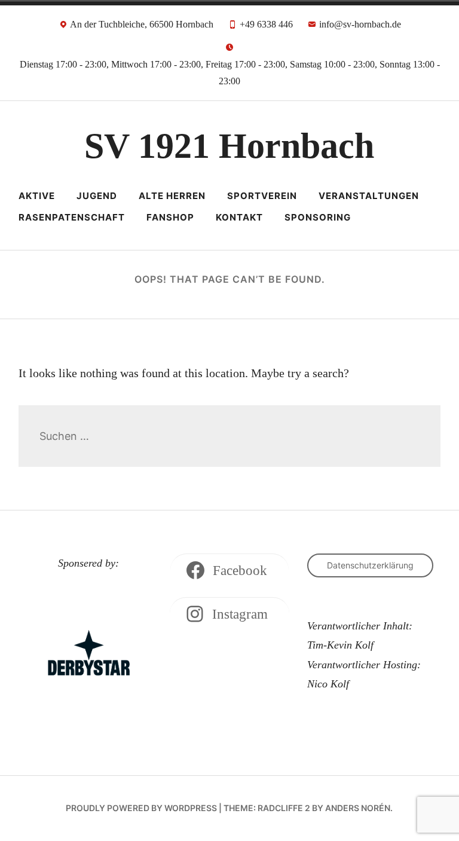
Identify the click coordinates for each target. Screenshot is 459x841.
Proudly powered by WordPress (141, 808)
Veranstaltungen (369, 195)
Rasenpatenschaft (72, 217)
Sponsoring (317, 217)
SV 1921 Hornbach (229, 146)
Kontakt (239, 217)
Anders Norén (357, 808)
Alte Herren (172, 195)
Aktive (37, 195)
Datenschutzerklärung (370, 565)
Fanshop (170, 217)
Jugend (96, 195)
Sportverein (262, 195)
